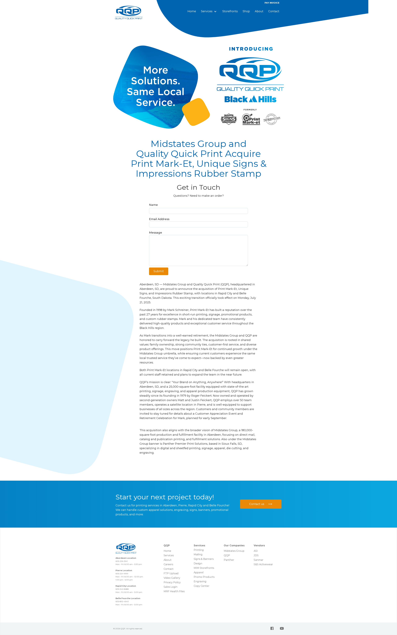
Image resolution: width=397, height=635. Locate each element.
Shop (246, 11)
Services (169, 555)
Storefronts (230, 11)
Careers (168, 564)
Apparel (199, 572)
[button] (209, 11)
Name (153, 205)
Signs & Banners (204, 559)
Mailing (198, 554)
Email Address (159, 219)
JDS (256, 555)
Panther (229, 559)
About (259, 11)
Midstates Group (234, 550)
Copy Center (201, 585)
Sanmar (258, 559)
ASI (256, 550)
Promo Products (204, 576)
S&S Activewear (263, 564)
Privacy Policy (172, 582)
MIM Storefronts (204, 567)
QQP (227, 555)
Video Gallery (172, 577)
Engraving (200, 581)
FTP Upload (171, 573)
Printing (199, 550)
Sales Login (170, 586)
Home (191, 11)
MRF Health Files (174, 591)
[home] (129, 12)
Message (155, 232)
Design (198, 563)
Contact (273, 11)
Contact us (260, 504)
